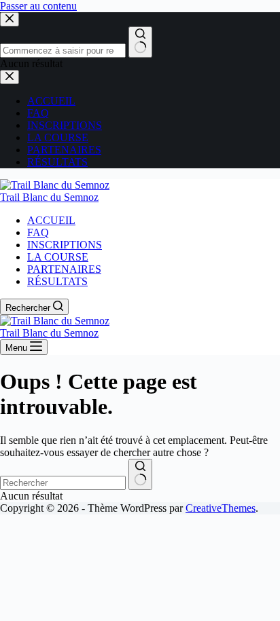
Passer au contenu (38, 6)
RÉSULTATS (57, 281)
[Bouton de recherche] (140, 474)
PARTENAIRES (64, 269)
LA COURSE (57, 257)
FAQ (38, 232)
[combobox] (63, 483)
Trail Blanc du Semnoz (49, 197)
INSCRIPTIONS (64, 244)
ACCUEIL (51, 220)
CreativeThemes (221, 508)
